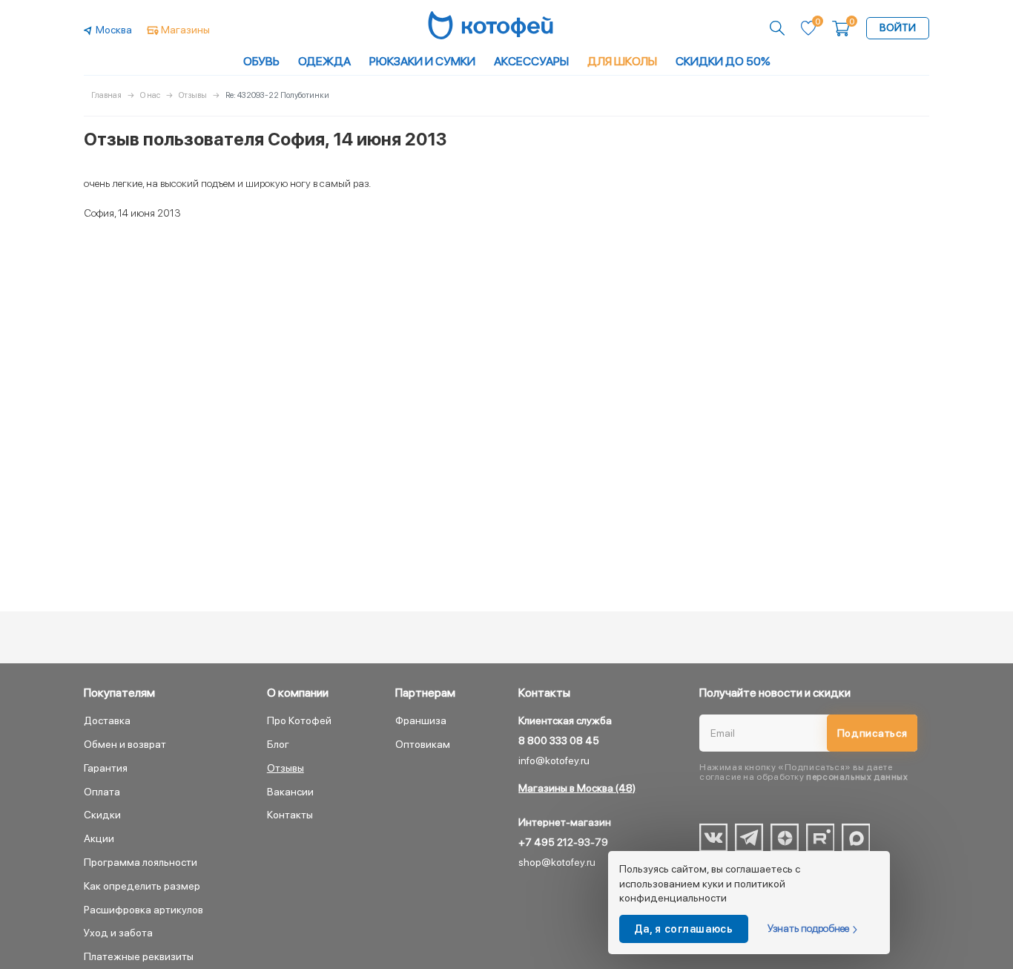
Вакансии (290, 792)
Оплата (102, 792)
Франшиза (420, 720)
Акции (99, 838)
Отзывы (285, 768)
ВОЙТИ (898, 27)
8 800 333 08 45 (558, 740)
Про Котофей (299, 720)
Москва (114, 30)
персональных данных (857, 777)
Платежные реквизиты (139, 956)
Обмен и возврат (125, 744)
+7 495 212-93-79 (563, 842)
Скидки (102, 815)
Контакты (290, 815)
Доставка (107, 720)
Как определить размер (142, 886)
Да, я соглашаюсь (683, 929)
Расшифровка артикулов (143, 910)
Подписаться (872, 733)
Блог (278, 744)
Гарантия (106, 768)
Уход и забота (118, 933)
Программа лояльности (140, 862)
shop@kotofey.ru (556, 862)
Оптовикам (422, 744)
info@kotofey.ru (554, 760)
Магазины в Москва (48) (577, 788)
